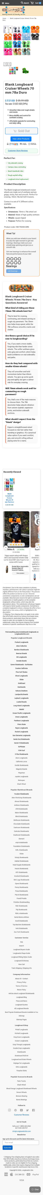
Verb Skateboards (22, 928)
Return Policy (21, 990)
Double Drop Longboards (21, 1048)
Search (21, 946)
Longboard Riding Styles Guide (21, 957)
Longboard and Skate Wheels (21, 1059)
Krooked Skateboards (21, 876)
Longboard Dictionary (21, 961)
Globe (22, 854)
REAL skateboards (21, 913)
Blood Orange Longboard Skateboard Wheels (21, 1088)
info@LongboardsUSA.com (21, 1131)
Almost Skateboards (21, 801)
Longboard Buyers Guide (21, 949)
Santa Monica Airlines (21, 917)
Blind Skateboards (21, 816)
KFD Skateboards (21, 872)
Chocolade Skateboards (21, 824)
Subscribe (7, 1148)
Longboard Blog (21, 997)
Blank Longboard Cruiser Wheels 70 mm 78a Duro (9, 498)
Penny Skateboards (21, 887)
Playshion (21, 773)
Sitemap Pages (21, 1019)
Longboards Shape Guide (21, 953)
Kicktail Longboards (21, 1033)
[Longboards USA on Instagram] (9, 1111)
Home (4, 18)
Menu (7, 3)
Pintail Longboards (21, 1029)
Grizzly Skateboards (21, 857)
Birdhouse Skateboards (21, 820)
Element (21, 839)
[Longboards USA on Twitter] (27, 1111)
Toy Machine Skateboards (21, 925)
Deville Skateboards (21, 765)
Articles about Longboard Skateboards (21, 993)
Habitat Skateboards (21, 861)
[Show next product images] (9, 64)
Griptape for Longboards (21, 1063)
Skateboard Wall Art (21, 1056)
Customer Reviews (21, 1115)
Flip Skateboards (21, 910)
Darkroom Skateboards (21, 827)
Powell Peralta (21, 898)
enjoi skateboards (22, 842)
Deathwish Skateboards (21, 835)
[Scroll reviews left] (6, 547)
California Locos (21, 761)
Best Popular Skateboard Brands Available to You (21, 1012)
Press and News (21, 1001)
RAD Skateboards (21, 906)
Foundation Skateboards (21, 846)
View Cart (21, 964)
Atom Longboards (21, 758)
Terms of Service (21, 986)
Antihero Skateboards (21, 805)
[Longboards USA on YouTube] (21, 1111)
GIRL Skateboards (21, 850)
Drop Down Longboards (22, 1037)
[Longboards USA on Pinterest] (15, 1111)
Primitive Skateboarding (21, 902)
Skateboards (21, 1052)
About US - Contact (21, 979)
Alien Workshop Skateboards (21, 798)
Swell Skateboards (21, 921)
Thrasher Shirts (21, 1071)
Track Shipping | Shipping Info (21, 968)
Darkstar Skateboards (21, 831)
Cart (37, 3)
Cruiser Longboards (21, 1041)
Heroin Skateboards (21, 868)
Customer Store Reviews (18, 151)
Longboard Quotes (21, 1005)
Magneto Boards (21, 769)
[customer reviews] (21, 98)
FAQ (21, 942)
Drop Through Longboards (21, 1044)
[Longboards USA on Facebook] (33, 1111)
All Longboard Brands (21, 1008)
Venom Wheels (21, 1092)
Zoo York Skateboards (21, 932)
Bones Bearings (21, 1100)
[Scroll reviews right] (37, 547)
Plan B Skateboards (21, 895)
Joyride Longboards (21, 776)
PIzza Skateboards (21, 891)
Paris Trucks (21, 1081)
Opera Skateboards (21, 883)
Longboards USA (27, 1170)
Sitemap (21, 1016)
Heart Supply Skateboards (21, 865)
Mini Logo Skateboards (21, 880)
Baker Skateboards (21, 813)
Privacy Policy (21, 982)
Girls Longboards (21, 1067)
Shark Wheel (21, 784)
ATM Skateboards (22, 809)
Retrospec (21, 780)
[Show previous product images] (5, 64)
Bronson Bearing (21, 1096)
